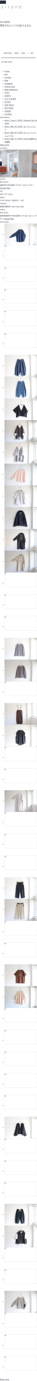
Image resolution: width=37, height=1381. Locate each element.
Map (6, 80)
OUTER (7, 102)
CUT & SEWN (10, 99)
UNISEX (7, 111)
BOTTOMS (8, 108)
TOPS (6, 93)
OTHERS (8, 114)
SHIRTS (7, 96)
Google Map (5, 188)
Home (7, 71)
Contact (7, 77)
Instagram (8, 84)
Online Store (9, 87)
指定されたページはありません (15, 25)
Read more (4, 145)
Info (6, 74)
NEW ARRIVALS (11, 90)
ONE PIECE (9, 105)
